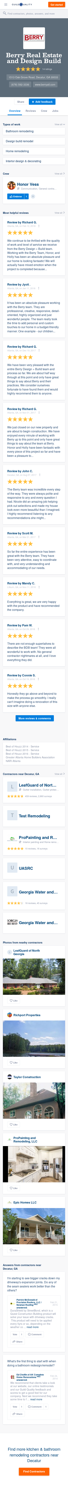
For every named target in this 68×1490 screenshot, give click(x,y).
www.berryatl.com (45, 84)
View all (59, 173)
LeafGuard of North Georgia (26, 952)
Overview (14, 111)
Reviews (31, 111)
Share (20, 101)
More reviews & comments (34, 718)
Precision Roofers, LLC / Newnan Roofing (29, 1303)
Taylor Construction (27, 1077)
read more (33, 1327)
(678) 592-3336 (20, 84)
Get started (57, 4)
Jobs (55, 111)
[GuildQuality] (22, 5)
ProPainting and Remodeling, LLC (25, 1139)
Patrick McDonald (26, 1299)
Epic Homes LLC (25, 1202)
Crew (44, 111)
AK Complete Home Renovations (30, 1376)
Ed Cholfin (22, 1374)
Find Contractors (34, 1471)
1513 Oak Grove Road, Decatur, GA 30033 (33, 77)
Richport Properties (26, 1015)
